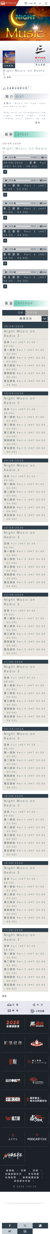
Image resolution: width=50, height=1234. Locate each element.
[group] (41, 157)
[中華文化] (13, 1099)
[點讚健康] (13, 1043)
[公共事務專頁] (13, 1080)
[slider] (22, 157)
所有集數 (9, 66)
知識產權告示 (14, 1174)
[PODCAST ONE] (37, 1137)
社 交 (40, 1005)
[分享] (34, 1005)
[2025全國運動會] (13, 1024)
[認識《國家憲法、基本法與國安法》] (37, 1099)
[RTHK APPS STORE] (13, 1137)
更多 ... (5, 996)
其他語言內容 (23, 1181)
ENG (31, 3)
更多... (39, 123)
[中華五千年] (13, 1156)
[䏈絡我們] (9, 1010)
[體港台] (37, 1024)
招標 (36, 1170)
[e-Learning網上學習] (37, 1061)
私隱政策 (11, 1177)
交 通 (15, 1005)
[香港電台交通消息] (9, 1005)
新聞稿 (11, 1170)
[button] (6, 157)
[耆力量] (13, 1118)
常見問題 (34, 1174)
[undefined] (26, 3)
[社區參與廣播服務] (37, 1080)
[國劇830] (13, 1061)
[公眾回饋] (32, 1011)
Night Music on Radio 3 (19, 333)
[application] (24, 157)
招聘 (24, 1170)
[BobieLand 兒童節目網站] (37, 1043)
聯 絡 (15, 1011)
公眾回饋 (40, 1011)
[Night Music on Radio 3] (4, 172)
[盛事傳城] (37, 1118)
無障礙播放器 (32, 1177)
